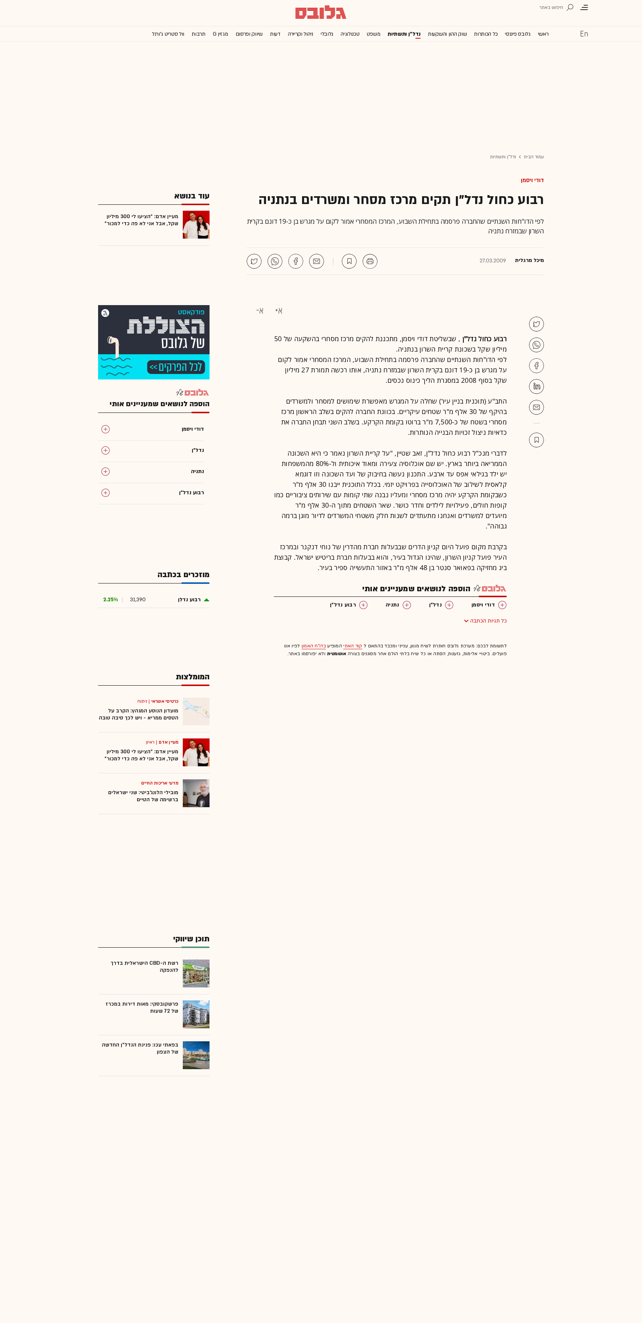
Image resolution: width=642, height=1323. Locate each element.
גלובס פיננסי (517, 34)
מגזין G (220, 34)
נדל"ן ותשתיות (503, 157)
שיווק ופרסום (249, 34)
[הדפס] (370, 261)
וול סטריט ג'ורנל (168, 34)
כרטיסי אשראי (164, 701)
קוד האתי (352, 646)
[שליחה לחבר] (316, 261)
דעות (275, 34)
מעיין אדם (168, 742)
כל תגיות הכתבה (488, 620)
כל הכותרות (485, 34)
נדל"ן (435, 604)
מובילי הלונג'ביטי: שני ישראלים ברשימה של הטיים (143, 796)
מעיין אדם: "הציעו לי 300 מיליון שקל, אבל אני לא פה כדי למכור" (141, 220)
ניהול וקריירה (300, 34)
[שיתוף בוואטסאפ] (275, 261)
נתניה (392, 604)
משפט (373, 34)
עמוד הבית (534, 157)
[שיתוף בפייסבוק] (295, 261)
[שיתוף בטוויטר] (254, 261)
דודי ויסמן (532, 180)
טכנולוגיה (350, 34)
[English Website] (584, 33)
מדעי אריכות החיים (159, 783)
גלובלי (327, 34)
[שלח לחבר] (536, 407)
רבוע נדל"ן (343, 604)
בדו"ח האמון (314, 646)
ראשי (543, 34)
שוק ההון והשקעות (447, 34)
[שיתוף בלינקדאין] (536, 386)
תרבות (198, 34)
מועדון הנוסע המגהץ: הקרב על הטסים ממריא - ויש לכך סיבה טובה (138, 714)
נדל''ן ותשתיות (404, 34)
